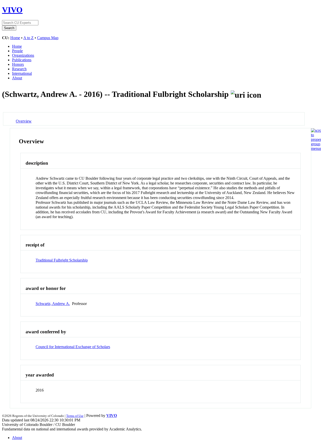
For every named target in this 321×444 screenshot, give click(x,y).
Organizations (23, 55)
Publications (21, 60)
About (17, 78)
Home (15, 38)
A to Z (28, 38)
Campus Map (47, 38)
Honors (18, 64)
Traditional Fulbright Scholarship (62, 260)
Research (19, 69)
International (22, 73)
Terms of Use (75, 416)
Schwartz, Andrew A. (53, 303)
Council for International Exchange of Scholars (73, 347)
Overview (24, 121)
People (17, 51)
